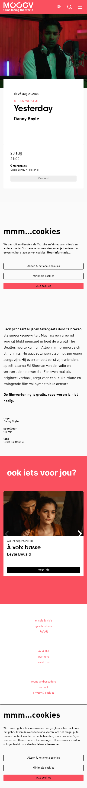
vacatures (43, 662)
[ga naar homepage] (18, 7)
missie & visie (43, 620)
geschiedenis (43, 626)
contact (43, 687)
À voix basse (24, 548)
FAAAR (43, 631)
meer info (43, 570)
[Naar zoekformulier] (69, 6)
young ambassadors (43, 681)
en (59, 6)
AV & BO (43, 651)
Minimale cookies (43, 276)
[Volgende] (80, 533)
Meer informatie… (59, 252)
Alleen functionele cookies (43, 266)
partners (43, 656)
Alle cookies (43, 286)
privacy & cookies (43, 693)
